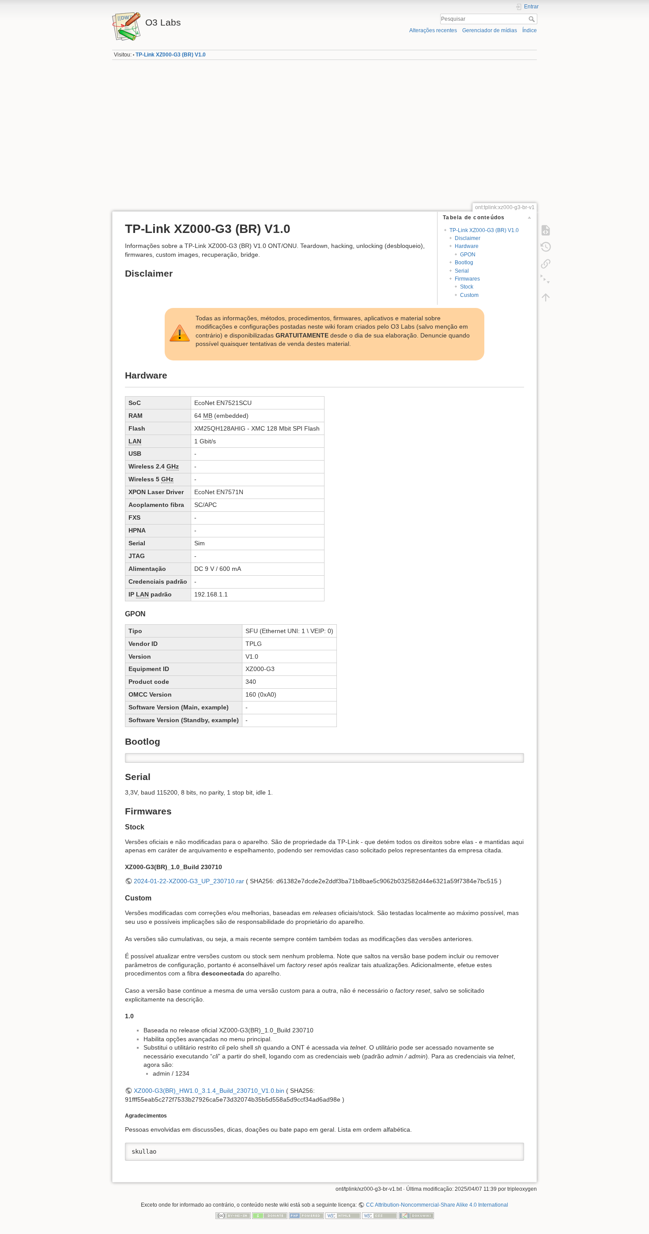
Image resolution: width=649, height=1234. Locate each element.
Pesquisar (532, 19)
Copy (512, 759)
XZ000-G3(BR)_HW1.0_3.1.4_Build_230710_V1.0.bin (209, 1090)
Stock (466, 287)
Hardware (467, 246)
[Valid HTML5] (343, 1215)
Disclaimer (467, 238)
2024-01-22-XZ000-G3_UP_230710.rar (189, 881)
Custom (469, 295)
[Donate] (269, 1215)
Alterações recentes (433, 30)
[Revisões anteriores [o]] (546, 247)
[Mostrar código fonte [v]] (546, 230)
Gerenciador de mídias (489, 30)
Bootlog (464, 262)
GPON (467, 254)
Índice (529, 30)
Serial (462, 271)
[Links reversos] (546, 263)
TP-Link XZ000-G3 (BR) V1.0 (171, 55)
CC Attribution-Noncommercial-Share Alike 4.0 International (437, 1205)
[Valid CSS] (379, 1215)
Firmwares (467, 279)
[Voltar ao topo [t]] (546, 297)
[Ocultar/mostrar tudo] (546, 280)
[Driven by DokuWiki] (416, 1215)
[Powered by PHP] (306, 1215)
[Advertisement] (324, 134)
